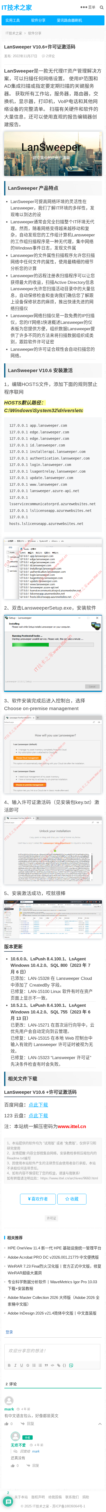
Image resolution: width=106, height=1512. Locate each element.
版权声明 (38, 1497)
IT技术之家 (17, 7)
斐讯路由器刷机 (68, 20)
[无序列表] (40, 1365)
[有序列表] (34, 1365)
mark (36, 1451)
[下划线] (21, 1365)
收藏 (73, 1199)
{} (64, 1365)
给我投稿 (55, 1497)
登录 (9, 1332)
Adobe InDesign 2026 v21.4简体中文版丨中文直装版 (52, 1313)
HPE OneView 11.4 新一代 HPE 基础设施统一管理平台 (54, 1248)
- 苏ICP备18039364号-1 (67, 1506)
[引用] (46, 1365)
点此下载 (38, 1105)
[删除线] (27, 1365)
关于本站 (21, 1497)
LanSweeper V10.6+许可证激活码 (39, 46)
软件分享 (38, 20)
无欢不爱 (18, 1445)
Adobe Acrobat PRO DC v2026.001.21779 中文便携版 (53, 1257)
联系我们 (72, 1497)
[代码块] (52, 1365)
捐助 (85, 1497)
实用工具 (12, 20)
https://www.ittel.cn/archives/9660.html (69, 1178)
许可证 (51, 1218)
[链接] (58, 1365)
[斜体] (15, 1365)
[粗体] (9, 1365)
